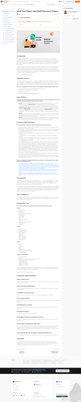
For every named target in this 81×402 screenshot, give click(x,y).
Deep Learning (33, 361)
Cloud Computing (56, 360)
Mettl (27, 58)
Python (28, 360)
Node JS (62, 360)
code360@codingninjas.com (41, 396)
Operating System (46, 361)
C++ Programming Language (47, 360)
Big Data (39, 361)
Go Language (53, 361)
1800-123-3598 (39, 394)
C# (57, 361)
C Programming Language (35, 360)
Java (24, 360)
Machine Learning (26, 361)
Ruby (61, 361)
